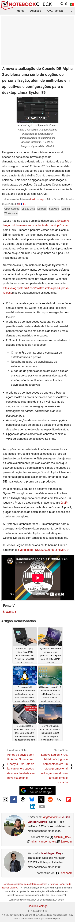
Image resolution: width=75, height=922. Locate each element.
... (71, 11)
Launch (66, 208)
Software (54, 208)
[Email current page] (42, 806)
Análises (35, 11)
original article (52, 817)
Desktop (41, 208)
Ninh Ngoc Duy (51, 853)
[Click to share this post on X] (41, 799)
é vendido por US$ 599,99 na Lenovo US (42, 550)
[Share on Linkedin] (33, 806)
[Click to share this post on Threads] (22, 799)
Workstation (11, 213)
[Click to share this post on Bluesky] (32, 799)
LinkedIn (66, 841)
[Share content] (5, 799)
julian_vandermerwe (43, 841)
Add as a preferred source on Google (40, 790)
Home (20, 11)
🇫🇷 (22, 204)
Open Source (11, 208)
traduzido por (38, 199)
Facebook (65, 873)
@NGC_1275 (62, 837)
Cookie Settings (37, 906)
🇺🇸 (18, 204)
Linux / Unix (28, 208)
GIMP (64, 502)
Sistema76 (9, 611)
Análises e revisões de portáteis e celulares (25, 883)
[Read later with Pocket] (59, 799)
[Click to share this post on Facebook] (13, 799)
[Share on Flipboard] (68, 799)
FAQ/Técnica (55, 11)
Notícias (54, 883)
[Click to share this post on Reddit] (50, 799)
